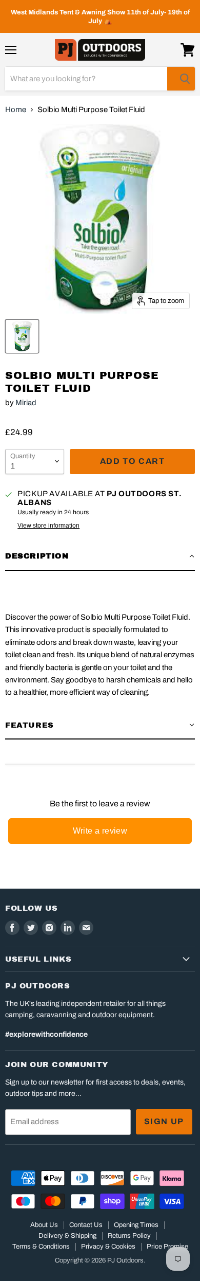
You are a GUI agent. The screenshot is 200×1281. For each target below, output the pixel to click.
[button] (100, 556)
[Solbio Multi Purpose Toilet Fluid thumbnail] (22, 336)
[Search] (181, 79)
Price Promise (167, 1246)
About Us (44, 1225)
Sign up (164, 1121)
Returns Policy (129, 1235)
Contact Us (86, 1225)
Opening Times (136, 1225)
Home (15, 109)
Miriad (25, 403)
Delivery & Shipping (67, 1235)
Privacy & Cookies (108, 1246)
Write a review (100, 830)
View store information (48, 525)
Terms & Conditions (41, 1246)
